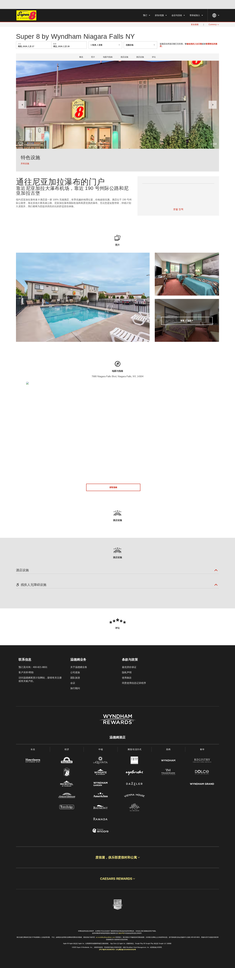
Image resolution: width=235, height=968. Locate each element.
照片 (93, 57)
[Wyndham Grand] (202, 784)
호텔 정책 (178, 209)
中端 (100, 749)
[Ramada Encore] (100, 831)
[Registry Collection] (202, 761)
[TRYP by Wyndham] (134, 761)
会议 (72, 683)
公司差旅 (75, 672)
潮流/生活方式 (134, 749)
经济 (67, 749)
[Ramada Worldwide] (100, 819)
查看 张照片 (186, 321)
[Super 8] (67, 772)
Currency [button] (213, 24)
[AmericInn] (100, 796)
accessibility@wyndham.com (105, 937)
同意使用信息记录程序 (134, 683)
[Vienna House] (134, 796)
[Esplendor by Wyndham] (134, 772)
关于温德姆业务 (78, 667)
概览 (81, 57)
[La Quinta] (100, 761)
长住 (33, 749)
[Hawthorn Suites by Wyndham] (33, 761)
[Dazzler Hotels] (134, 784)
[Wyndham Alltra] (134, 807)
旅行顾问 (75, 688)
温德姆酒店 (117, 737)
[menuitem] (146, 15)
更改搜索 (195, 24)
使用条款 (127, 677)
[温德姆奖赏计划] (117, 719)
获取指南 (113, 487)
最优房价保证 (129, 667)
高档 (168, 749)
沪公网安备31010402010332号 (126, 949)
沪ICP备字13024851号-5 (107, 949)
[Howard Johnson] (67, 796)
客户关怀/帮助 (26, 672)
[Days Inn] (67, 761)
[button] (22, 105)
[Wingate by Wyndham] (100, 772)
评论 (154, 57)
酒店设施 (124, 57)
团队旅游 (75, 677)
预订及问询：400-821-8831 (33, 667)
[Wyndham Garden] (100, 784)
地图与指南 (108, 57)
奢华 (202, 749)
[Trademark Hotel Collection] (168, 772)
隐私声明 (127, 672)
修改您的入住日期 (194, 44)
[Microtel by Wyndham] (67, 784)
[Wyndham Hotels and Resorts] (168, 761)
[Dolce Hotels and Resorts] (202, 772)
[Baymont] (100, 807)
